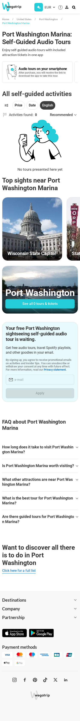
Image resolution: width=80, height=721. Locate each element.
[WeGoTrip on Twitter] (55, 679)
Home (5, 19)
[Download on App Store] (14, 633)
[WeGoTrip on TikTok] (45, 679)
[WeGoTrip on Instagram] (14, 679)
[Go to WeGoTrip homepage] (10, 6)
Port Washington (48, 19)
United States (24, 19)
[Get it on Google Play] (41, 633)
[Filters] (6, 105)
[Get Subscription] (38, 7)
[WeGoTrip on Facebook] (24, 679)
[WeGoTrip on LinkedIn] (65, 679)
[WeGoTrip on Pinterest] (35, 679)
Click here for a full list (19, 571)
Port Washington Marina (15, 23)
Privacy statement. (55, 369)
